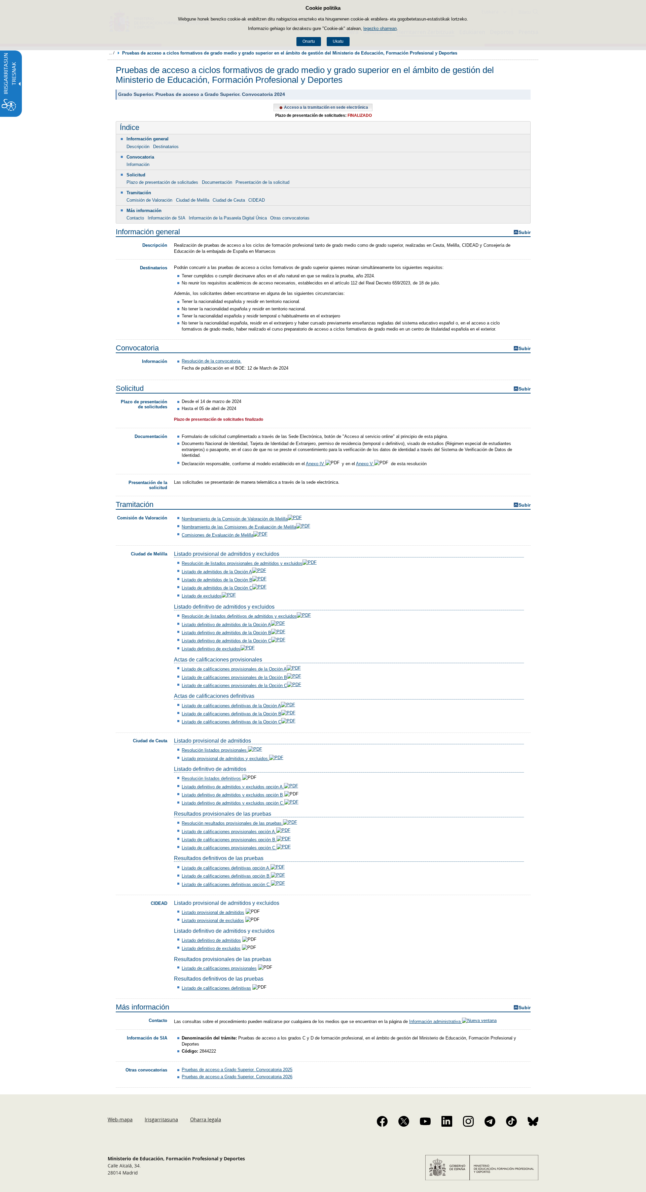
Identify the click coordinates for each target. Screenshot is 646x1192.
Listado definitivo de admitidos (211, 940)
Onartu (308, 41)
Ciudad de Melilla (192, 200)
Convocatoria (140, 157)
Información (138, 164)
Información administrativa (435, 1021)
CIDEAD (256, 200)
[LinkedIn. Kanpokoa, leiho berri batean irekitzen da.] (446, 1121)
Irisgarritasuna (161, 1119)
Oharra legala (205, 1119)
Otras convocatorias (290, 217)
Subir (524, 232)
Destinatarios (166, 146)
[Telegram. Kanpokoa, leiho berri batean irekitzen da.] (490, 1121)
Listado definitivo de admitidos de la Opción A (226, 624)
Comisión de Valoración (149, 200)
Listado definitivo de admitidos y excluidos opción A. (233, 786)
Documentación (217, 182)
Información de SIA (166, 217)
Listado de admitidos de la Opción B (217, 579)
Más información (144, 210)
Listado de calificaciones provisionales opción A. (229, 831)
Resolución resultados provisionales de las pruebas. (232, 823)
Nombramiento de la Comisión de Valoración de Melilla (235, 518)
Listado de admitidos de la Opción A (217, 571)
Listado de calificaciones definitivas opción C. (226, 884)
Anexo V (365, 463)
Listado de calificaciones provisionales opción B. (229, 839)
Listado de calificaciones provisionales (219, 968)
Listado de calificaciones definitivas (216, 988)
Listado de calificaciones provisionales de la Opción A (234, 669)
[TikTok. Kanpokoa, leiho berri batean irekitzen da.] (511, 1121)
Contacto (135, 217)
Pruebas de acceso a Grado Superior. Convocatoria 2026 (237, 1076)
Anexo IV (315, 463)
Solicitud (136, 174)
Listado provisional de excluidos (213, 920)
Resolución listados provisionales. (215, 750)
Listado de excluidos (202, 596)
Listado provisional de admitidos (213, 912)
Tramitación (139, 192)
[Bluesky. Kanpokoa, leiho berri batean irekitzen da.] (533, 1121)
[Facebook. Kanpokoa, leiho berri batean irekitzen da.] (382, 1121)
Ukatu (338, 41)
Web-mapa (120, 1119)
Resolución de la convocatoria (212, 361)
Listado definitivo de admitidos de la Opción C (226, 640)
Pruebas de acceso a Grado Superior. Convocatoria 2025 (237, 1069)
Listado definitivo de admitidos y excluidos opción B (232, 794)
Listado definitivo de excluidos (211, 648)
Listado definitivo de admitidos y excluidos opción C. (233, 803)
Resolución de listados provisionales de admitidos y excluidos (242, 563)
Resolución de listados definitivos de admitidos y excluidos (239, 616)
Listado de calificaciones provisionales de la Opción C (234, 685)
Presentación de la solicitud (262, 182)
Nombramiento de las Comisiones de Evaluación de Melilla (239, 527)
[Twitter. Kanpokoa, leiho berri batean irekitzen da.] (403, 1121)
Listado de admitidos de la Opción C (217, 587)
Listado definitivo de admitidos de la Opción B (226, 632)
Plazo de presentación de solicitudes (162, 182)
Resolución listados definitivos (211, 778)
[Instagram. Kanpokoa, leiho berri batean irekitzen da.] (468, 1121)
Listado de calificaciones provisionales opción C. (229, 847)
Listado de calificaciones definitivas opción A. (226, 868)
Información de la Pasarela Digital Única (228, 217)
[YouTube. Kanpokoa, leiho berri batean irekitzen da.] (425, 1121)
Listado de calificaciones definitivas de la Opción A (231, 705)
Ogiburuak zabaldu (112, 52)
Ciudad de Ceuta (229, 200)
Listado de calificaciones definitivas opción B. (226, 876)
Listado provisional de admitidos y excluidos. (225, 758)
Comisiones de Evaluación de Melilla (217, 535)
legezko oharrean (380, 28)
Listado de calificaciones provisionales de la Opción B (234, 677)
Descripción (138, 146)
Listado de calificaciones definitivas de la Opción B (231, 713)
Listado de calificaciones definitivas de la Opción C (231, 721)
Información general (148, 138)
